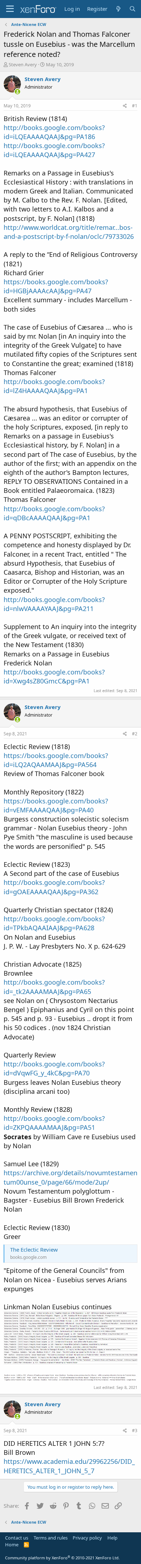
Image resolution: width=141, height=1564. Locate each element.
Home (11, 1544)
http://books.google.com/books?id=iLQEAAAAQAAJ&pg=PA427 (54, 150)
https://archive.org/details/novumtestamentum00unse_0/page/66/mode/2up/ (70, 1177)
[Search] (132, 8)
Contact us (16, 1537)
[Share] (124, 106)
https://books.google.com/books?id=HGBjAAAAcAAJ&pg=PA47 (56, 286)
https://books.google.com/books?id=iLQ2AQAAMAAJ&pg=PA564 (56, 760)
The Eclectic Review (34, 1249)
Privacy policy (87, 1537)
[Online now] (17, 91)
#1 (134, 106)
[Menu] (9, 9)
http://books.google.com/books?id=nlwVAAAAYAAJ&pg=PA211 (54, 604)
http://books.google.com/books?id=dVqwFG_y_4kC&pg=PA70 (54, 1068)
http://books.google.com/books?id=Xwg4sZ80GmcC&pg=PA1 (54, 676)
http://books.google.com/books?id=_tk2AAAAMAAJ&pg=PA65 (54, 986)
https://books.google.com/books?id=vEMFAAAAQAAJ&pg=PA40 (56, 805)
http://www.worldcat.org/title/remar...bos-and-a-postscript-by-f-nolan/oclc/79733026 (69, 232)
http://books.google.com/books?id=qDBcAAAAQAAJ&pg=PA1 (54, 513)
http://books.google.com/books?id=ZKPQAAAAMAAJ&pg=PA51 (54, 1123)
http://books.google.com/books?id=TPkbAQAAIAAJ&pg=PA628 (54, 923)
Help (112, 1537)
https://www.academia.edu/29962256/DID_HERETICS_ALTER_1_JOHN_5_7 (69, 1466)
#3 (134, 1430)
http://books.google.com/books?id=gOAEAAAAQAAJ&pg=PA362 (54, 887)
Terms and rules (51, 1537)
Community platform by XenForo (62, 1557)
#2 (134, 734)
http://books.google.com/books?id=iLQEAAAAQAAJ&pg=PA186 (54, 132)
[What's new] (118, 8)
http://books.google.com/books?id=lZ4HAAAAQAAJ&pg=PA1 (54, 386)
